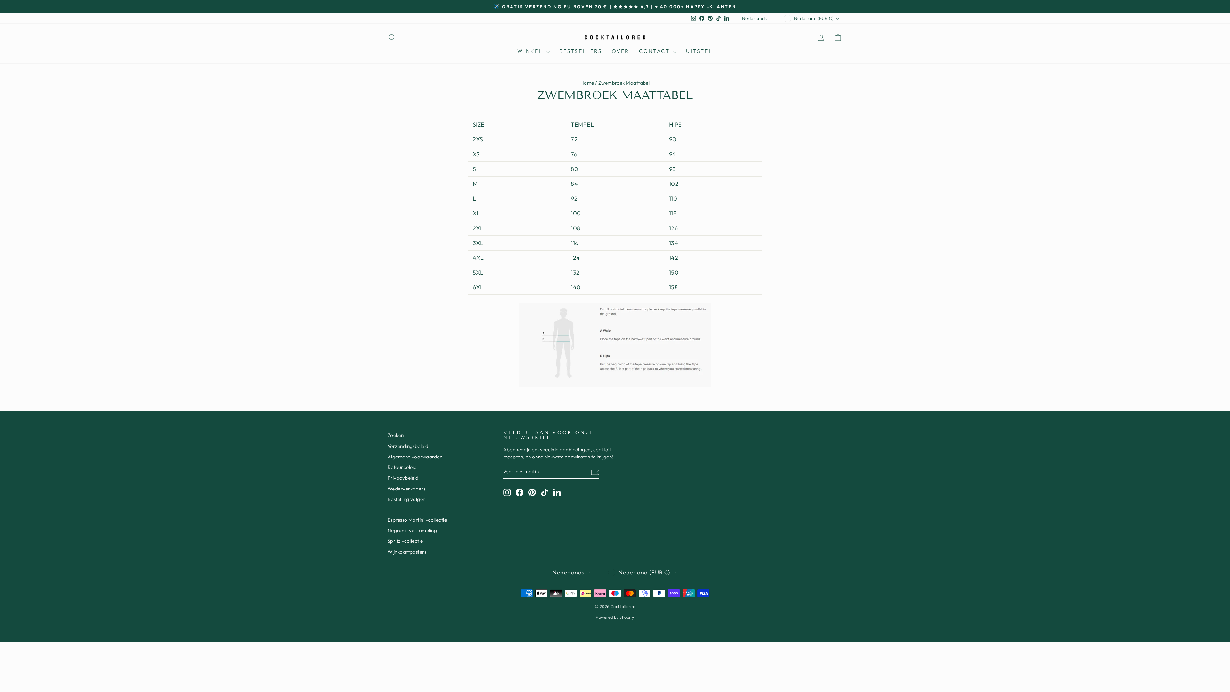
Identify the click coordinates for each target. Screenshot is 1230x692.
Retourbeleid (402, 467)
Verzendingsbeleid (408, 446)
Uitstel (699, 51)
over (620, 51)
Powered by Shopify (615, 617)
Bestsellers (580, 51)
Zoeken (396, 435)
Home (587, 83)
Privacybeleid (403, 478)
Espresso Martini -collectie (417, 520)
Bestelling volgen (407, 499)
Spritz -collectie (405, 541)
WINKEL (531, 51)
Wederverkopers (406, 489)
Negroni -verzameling (412, 530)
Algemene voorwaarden (415, 457)
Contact (655, 51)
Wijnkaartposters (407, 552)
